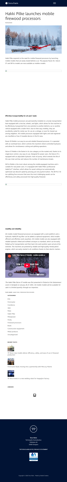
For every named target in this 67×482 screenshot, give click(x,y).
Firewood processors (27, 292)
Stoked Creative (44, 475)
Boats (9, 326)
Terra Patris (13, 3)
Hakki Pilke (16, 292)
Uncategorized (13, 335)
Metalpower (12, 317)
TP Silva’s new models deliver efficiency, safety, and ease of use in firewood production (33, 354)
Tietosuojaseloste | (26, 449)
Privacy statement (41, 449)
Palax (9, 311)
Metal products (13, 332)
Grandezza (11, 305)
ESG (9, 299)
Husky (10, 320)
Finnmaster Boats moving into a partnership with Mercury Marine (30, 367)
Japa (9, 308)
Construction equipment (16, 329)
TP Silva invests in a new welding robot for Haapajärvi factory (28, 378)
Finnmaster (11, 302)
